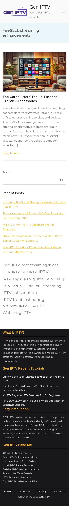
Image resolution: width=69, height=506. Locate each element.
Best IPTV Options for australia (20, 457)
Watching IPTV (17, 312)
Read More (10, 153)
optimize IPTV (15, 306)
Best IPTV (11, 265)
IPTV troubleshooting (23, 299)
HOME (8, 491)
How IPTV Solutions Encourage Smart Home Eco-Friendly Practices (32, 250)
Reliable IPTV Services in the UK (21, 469)
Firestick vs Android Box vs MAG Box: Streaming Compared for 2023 (33, 216)
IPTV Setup (55, 279)
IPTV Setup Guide (18, 286)
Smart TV (36, 306)
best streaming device (40, 265)
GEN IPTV (11, 272)
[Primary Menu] (63, 11)
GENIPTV (29, 272)
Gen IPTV (39, 7)
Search (6, 172)
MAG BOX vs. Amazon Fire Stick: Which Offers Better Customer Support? (32, 238)
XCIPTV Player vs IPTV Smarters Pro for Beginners (28, 227)
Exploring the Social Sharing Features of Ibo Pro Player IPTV (34, 204)
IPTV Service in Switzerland (18, 477)
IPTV (44, 271)
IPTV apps (12, 279)
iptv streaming (48, 286)
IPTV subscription (20, 292)
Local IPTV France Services (18, 465)
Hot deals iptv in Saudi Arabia (19, 461)
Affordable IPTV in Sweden (18, 453)
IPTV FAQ (40, 491)
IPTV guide (33, 279)
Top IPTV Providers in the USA (20, 481)
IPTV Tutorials (57, 491)
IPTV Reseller (23, 491)
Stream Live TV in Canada (17, 473)
